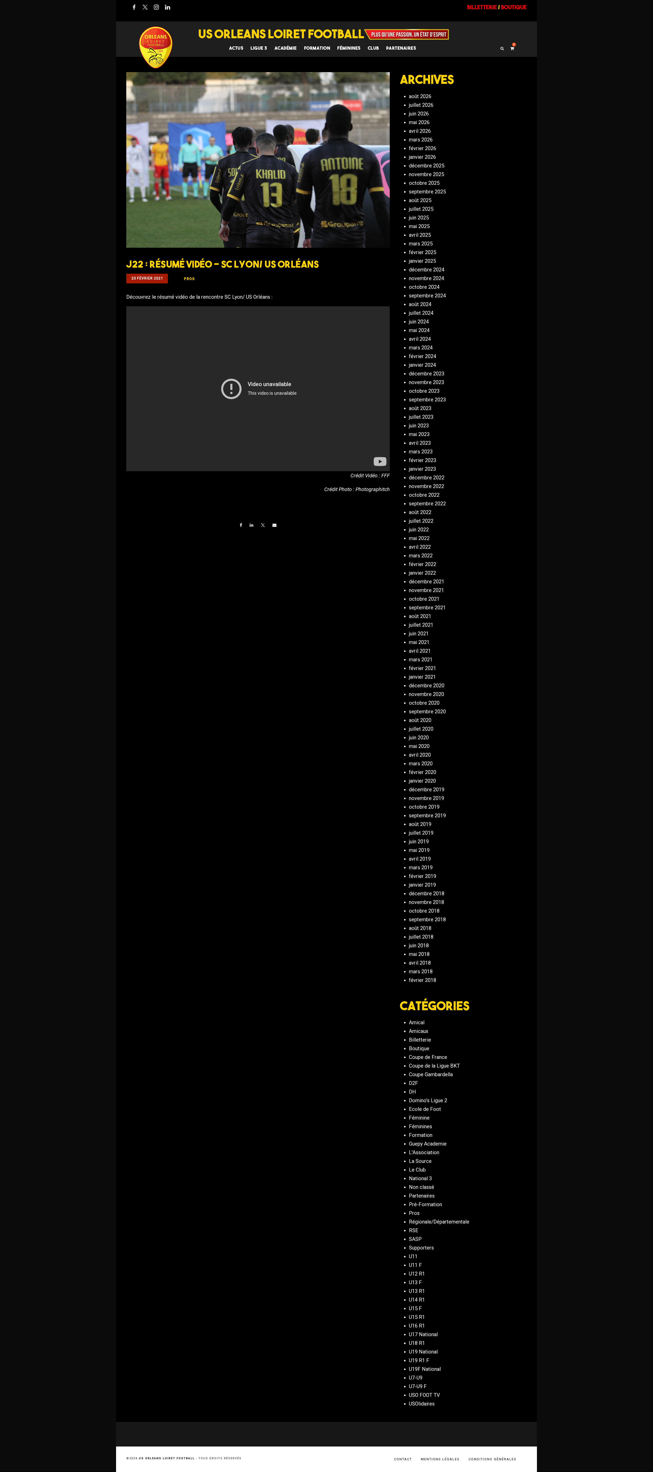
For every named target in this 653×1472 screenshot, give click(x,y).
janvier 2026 (422, 157)
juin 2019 (419, 841)
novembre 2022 (426, 486)
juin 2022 (419, 530)
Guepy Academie (428, 1144)
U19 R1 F (419, 1360)
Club (373, 48)
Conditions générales (493, 1459)
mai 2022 (419, 538)
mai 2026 (419, 122)
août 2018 (420, 928)
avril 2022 (420, 547)
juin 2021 (419, 633)
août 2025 (420, 200)
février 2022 (422, 564)
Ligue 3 (258, 48)
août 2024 (420, 304)
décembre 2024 (426, 270)
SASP (415, 1239)
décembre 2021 (426, 582)
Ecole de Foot (425, 1109)
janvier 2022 (422, 573)
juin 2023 (419, 426)
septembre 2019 (427, 815)
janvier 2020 (422, 781)
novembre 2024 (426, 278)
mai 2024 (419, 330)
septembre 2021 (427, 607)
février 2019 (422, 876)
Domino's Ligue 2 (428, 1100)
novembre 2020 (426, 694)
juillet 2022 (421, 521)
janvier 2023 (422, 469)
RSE (413, 1230)
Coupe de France (428, 1057)
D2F (413, 1083)
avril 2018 (420, 963)
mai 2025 (419, 226)
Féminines (349, 48)
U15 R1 (417, 1317)
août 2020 (420, 720)
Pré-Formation (425, 1204)
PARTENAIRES (401, 48)
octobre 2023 (424, 391)
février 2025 (422, 252)
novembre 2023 (426, 382)
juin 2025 (419, 218)
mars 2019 (421, 867)
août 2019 (420, 824)
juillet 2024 (421, 313)
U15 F (415, 1308)
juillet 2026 (421, 105)
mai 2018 (419, 954)
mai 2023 (419, 434)
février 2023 (422, 460)
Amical (416, 1022)
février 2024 (422, 356)
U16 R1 (417, 1326)
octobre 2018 (424, 911)
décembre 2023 (426, 374)
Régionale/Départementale (439, 1222)
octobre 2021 (424, 599)
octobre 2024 (424, 287)
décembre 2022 (426, 478)
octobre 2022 (424, 495)
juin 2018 (419, 945)
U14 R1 (417, 1300)
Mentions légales (440, 1459)
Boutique (419, 1048)
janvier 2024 (422, 365)
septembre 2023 (427, 400)
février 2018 (422, 980)
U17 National (423, 1334)
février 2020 (422, 772)
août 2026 (420, 96)
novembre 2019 (426, 798)
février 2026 (422, 148)
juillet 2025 (421, 209)
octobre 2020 (424, 703)
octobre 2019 (424, 807)
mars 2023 (421, 452)
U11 (413, 1256)
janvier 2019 (422, 885)
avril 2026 (420, 131)
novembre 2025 (426, 174)
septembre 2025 (427, 192)
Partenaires (422, 1196)
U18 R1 (417, 1343)
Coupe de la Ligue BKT (434, 1066)
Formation (420, 1135)
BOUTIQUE (514, 7)
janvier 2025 (422, 261)
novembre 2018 (426, 902)
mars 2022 (421, 556)
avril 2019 (420, 859)
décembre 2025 (426, 166)
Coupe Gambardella (431, 1074)
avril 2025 (420, 235)
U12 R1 (417, 1274)
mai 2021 (419, 642)
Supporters (421, 1248)
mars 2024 (421, 348)
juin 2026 (419, 114)
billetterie (482, 7)
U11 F (415, 1265)
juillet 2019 (421, 833)
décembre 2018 (426, 893)
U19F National (425, 1369)
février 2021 (422, 668)
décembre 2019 (426, 789)
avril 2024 (420, 339)
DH (412, 1092)
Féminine (419, 1118)
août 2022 (420, 512)
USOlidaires (422, 1404)
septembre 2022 (427, 504)
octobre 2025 (424, 183)
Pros (414, 1213)
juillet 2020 (421, 729)
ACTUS (236, 48)
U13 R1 (417, 1291)
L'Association (424, 1152)
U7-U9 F (418, 1386)
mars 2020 (421, 763)
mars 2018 (421, 971)
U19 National (423, 1352)
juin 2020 (419, 737)
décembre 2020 (426, 685)
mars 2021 (421, 659)
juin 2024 (419, 322)
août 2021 (420, 616)
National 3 (420, 1178)
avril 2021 (420, 651)
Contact (403, 1459)
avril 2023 (420, 443)
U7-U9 (415, 1378)
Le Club (417, 1170)
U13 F (415, 1282)
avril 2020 (420, 755)
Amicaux (418, 1031)
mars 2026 (421, 140)
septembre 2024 (427, 296)
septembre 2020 (427, 711)
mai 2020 (419, 746)
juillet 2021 (421, 625)
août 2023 (420, 408)
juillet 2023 (421, 417)
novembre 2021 (426, 590)
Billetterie (420, 1040)
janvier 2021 (422, 677)
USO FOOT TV (424, 1395)
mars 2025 (421, 244)
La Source (420, 1161)
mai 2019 (419, 850)
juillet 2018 (421, 937)
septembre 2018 (427, 919)
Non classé (421, 1187)
